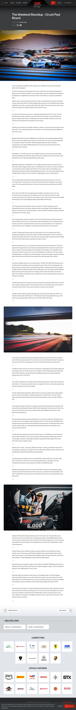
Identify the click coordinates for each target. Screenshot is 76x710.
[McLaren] (32, 658)
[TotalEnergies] (32, 677)
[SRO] (67, 689)
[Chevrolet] (44, 646)
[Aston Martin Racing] (9, 646)
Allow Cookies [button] (70, 706)
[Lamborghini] (20, 658)
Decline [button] (60, 706)
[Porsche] (55, 658)
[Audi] (20, 646)
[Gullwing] (32, 689)
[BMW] (32, 646)
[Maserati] (55, 677)
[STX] (67, 677)
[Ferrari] (55, 646)
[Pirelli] (20, 677)
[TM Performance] (9, 689)
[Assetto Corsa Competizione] (20, 689)
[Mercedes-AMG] (44, 658)
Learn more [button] (4, 708)
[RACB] (55, 689)
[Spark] (44, 689)
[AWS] (9, 677)
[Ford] (67, 646)
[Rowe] (44, 677)
